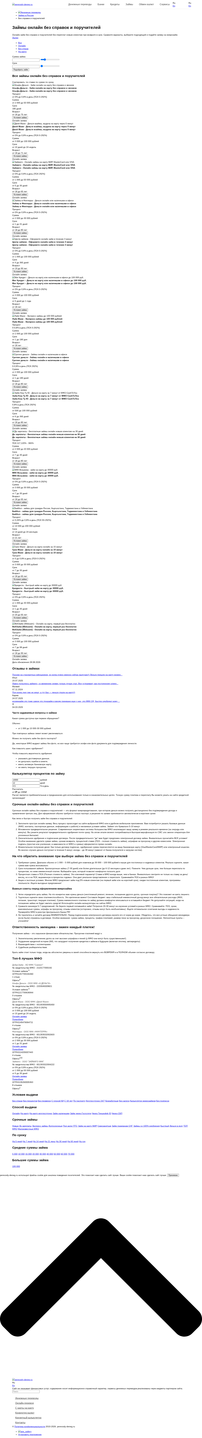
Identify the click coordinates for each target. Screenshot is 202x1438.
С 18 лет (68, 1101)
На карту (22, 51)
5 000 (15, 1154)
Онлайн (22, 46)
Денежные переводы (27, 1398)
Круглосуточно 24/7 (95, 1101)
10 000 (21, 1154)
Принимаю (173, 1175)
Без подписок (162, 1101)
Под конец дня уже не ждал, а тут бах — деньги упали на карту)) (43, 692)
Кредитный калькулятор (28, 1417)
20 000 (35, 1154)
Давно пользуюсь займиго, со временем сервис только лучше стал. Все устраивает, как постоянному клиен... (65, 683)
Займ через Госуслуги (80, 1113)
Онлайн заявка (19, 1016)
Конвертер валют (24, 1413)
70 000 (71, 1154)
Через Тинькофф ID (101, 1113)
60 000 (64, 1154)
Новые (15, 1126)
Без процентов (30, 1101)
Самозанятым (104, 1126)
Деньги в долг (176, 1126)
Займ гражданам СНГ (122, 1126)
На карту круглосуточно (40, 1113)
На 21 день (50, 1141)
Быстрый (164, 1126)
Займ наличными (61, 1113)
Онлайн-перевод (24, 1403)
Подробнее (17, 1019)
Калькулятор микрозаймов (143, 1101)
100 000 (16, 1166)
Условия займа (20, 117)
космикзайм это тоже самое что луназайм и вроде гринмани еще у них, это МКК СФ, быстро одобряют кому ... (66, 701)
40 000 (50, 1154)
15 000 (28, 1154)
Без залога (124, 1101)
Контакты (20, 1422)
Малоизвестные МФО (28, 1129)
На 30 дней (61, 1141)
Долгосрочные (55, 1126)
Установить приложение (30, 1434)
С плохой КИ (57, 1101)
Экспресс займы (40, 1126)
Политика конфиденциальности (29, 1426)
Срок (14, 63)
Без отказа (23, 48)
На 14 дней (38, 1141)
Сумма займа (18, 56)
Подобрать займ (20, 70)
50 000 (57, 1154)
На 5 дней (17, 1141)
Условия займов (20, 971)
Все (20, 43)
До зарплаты (25, 1126)
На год (82, 1141)
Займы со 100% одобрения (146, 1126)
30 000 (42, 1154)
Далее (15, 38)
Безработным (111, 1101)
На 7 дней (27, 1141)
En (174, 6)
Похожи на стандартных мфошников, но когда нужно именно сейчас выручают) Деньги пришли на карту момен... (67, 675)
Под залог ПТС (70, 1126)
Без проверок (44, 1101)
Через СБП (117, 1113)
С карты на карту (24, 1408)
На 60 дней (72, 1141)
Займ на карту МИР (87, 1126)
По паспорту (79, 1101)
